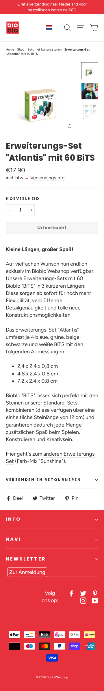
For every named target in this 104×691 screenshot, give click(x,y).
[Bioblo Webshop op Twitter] (83, 593)
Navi (13, 539)
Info (13, 519)
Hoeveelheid (23, 198)
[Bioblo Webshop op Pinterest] (95, 593)
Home (10, 49)
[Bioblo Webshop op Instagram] (83, 600)
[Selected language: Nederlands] (52, 27)
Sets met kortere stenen (44, 49)
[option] (42, 98)
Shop (21, 49)
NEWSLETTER (26, 559)
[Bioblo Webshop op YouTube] (95, 600)
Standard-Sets (60, 403)
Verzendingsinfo (47, 177)
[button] (52, 27)
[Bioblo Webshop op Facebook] (71, 593)
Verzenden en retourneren (43, 479)
